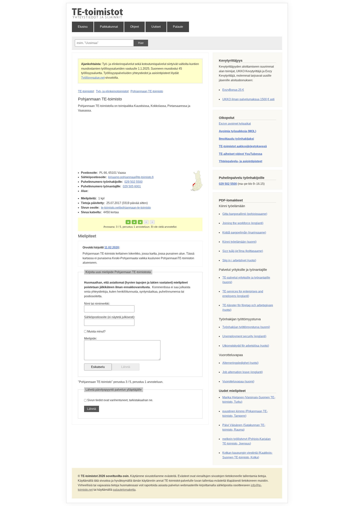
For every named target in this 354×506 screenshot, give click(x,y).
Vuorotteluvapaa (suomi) (238, 381)
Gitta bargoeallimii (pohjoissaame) (244, 213)
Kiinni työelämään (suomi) (239, 241)
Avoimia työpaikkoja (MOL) (237, 131)
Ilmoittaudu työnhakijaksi (236, 138)
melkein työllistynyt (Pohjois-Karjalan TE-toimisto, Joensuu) (246, 441)
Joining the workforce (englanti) (242, 223)
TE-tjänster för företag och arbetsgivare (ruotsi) (247, 307)
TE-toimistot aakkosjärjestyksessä (243, 146)
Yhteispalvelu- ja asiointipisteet (240, 161)
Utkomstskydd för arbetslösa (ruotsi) (245, 345)
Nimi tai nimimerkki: (97, 303)
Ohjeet (134, 26)
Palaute (178, 26)
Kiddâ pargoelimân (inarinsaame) (244, 232)
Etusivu (83, 26)
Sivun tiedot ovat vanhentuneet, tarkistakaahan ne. (120, 400)
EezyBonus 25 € (233, 89)
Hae (141, 42)
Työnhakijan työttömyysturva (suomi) (246, 327)
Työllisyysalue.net (93, 77)
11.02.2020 (111, 247)
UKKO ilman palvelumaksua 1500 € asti (248, 99)
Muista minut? (96, 331)
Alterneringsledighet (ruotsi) (240, 362)
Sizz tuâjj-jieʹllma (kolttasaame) (242, 251)
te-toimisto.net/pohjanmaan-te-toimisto (126, 207)
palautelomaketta (124, 489)
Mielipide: (90, 338)
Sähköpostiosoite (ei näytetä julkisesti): (109, 317)
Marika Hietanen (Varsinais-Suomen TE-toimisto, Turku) (248, 400)
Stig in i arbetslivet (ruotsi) (239, 260)
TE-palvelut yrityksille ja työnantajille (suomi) (246, 280)
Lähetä (91, 408)
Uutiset (156, 26)
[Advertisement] (140, 142)
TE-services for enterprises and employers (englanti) (242, 294)
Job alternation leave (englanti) (242, 372)
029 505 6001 (132, 186)
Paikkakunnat (109, 26)
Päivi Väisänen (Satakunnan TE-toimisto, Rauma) (243, 427)
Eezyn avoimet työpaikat (235, 123)
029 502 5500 (133, 181)
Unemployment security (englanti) (244, 336)
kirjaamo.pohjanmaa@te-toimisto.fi (131, 177)
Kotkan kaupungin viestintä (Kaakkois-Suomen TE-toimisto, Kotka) (247, 455)
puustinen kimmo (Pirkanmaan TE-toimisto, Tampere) (245, 413)
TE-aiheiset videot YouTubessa (240, 153)
